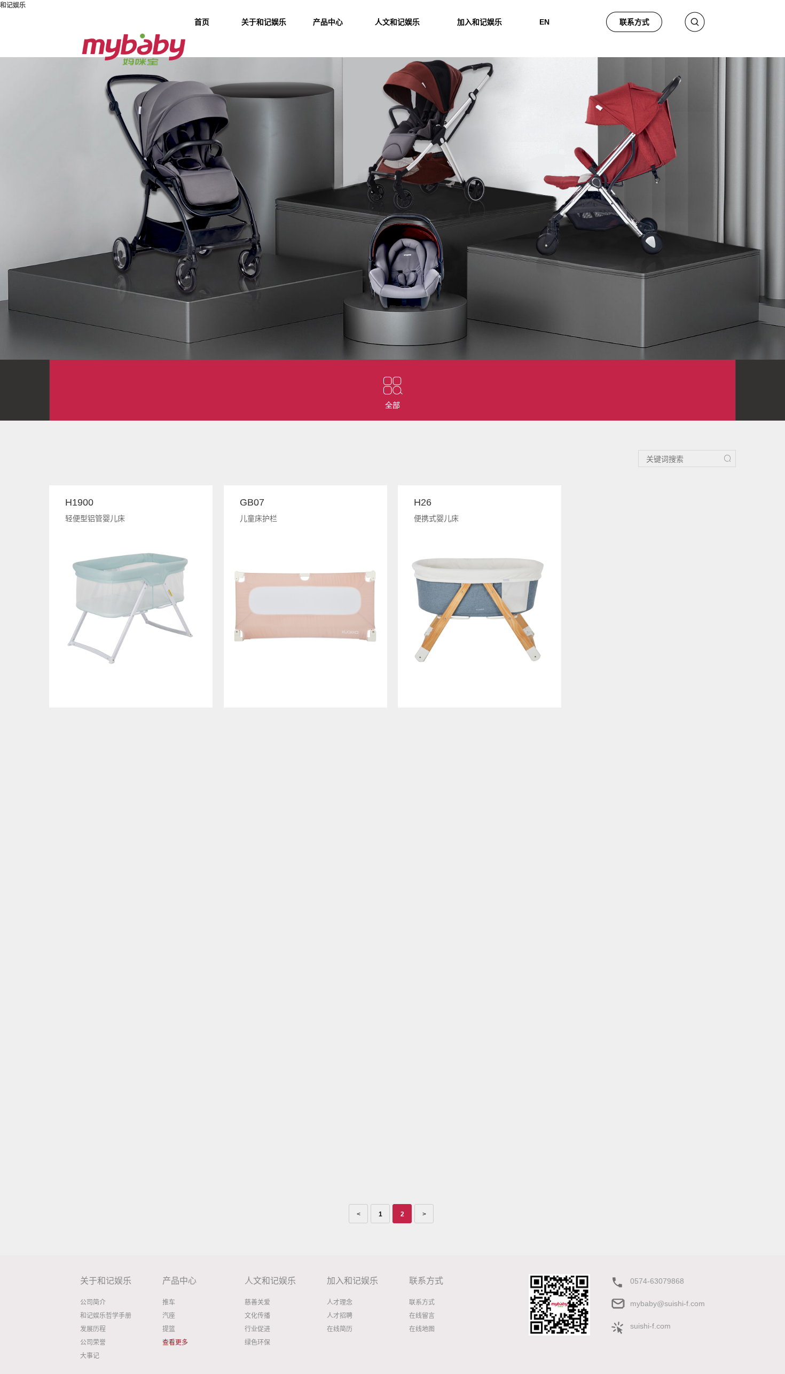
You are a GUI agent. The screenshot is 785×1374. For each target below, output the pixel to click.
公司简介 (93, 1302)
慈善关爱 (257, 1302)
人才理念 (339, 1302)
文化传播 (257, 1315)
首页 (201, 20)
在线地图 (422, 1329)
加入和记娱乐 (479, 20)
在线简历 (339, 1329)
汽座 (168, 1315)
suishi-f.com (650, 1326)
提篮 (168, 1329)
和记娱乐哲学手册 (105, 1315)
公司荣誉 (93, 1342)
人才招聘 (339, 1315)
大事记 (89, 1356)
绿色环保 (257, 1342)
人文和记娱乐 (397, 20)
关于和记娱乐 (263, 22)
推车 (168, 1302)
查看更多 (175, 1342)
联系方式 (634, 22)
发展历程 (93, 1329)
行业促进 (257, 1329)
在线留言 (422, 1315)
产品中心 (328, 22)
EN (544, 20)
